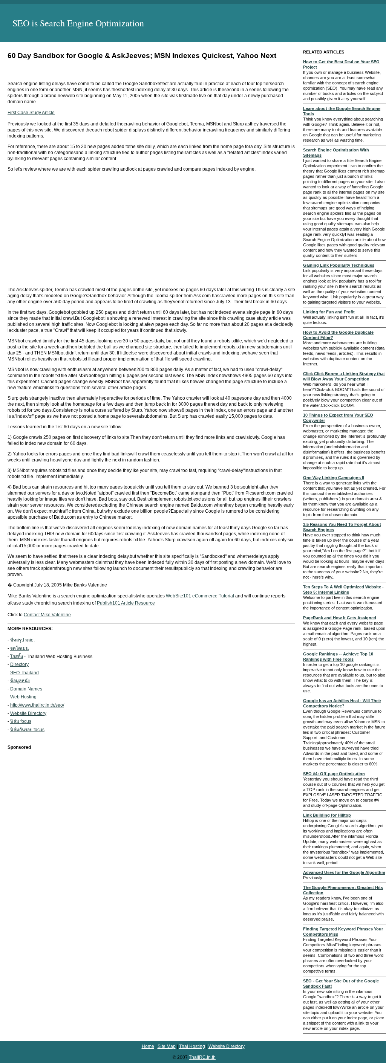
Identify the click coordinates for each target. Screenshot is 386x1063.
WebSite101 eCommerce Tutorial (200, 596)
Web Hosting (23, 697)
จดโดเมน (19, 648)
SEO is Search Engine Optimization (78, 23)
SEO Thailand (24, 672)
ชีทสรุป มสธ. (22, 640)
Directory (19, 664)
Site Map (167, 1046)
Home (148, 1046)
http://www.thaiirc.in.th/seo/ (37, 705)
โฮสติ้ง (16, 656)
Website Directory (28, 713)
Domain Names (26, 689)
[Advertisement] (151, 229)
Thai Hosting (192, 1046)
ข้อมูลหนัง (20, 680)
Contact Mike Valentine (47, 614)
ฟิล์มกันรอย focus (27, 729)
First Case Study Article (31, 112)
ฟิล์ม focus (20, 721)
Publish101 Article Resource (126, 603)
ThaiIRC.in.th (202, 1057)
